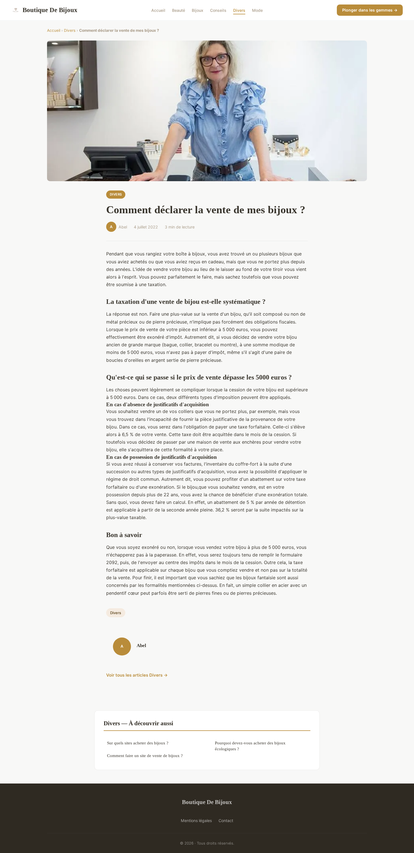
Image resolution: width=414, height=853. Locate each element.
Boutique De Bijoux (50, 10)
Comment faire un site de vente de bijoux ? (145, 755)
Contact (226, 820)
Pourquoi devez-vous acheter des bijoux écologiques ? (250, 745)
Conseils (218, 10)
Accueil (158, 10)
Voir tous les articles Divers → (137, 675)
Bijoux (197, 10)
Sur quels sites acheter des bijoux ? (137, 742)
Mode (257, 10)
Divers (239, 10)
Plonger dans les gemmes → (369, 10)
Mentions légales (196, 820)
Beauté (178, 10)
